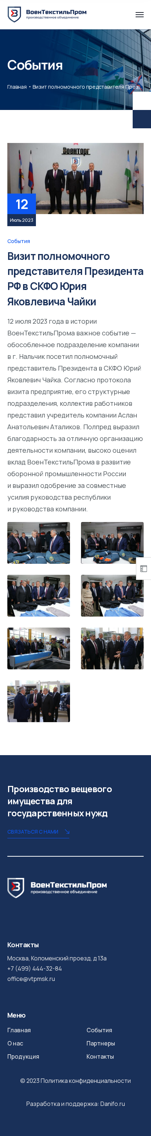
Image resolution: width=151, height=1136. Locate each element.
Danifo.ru (112, 1104)
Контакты (100, 1056)
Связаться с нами (32, 831)
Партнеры (100, 1043)
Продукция (23, 1056)
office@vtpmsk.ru (31, 979)
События (18, 241)
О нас (15, 1043)
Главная (17, 86)
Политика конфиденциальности (86, 1081)
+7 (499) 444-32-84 (34, 968)
